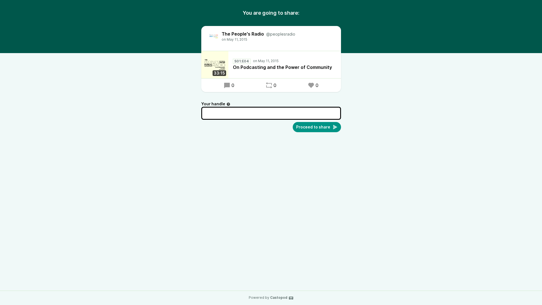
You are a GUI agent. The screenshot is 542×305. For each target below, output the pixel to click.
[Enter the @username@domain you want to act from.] (228, 104)
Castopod (278, 297)
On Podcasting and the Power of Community (282, 67)
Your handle (213, 103)
